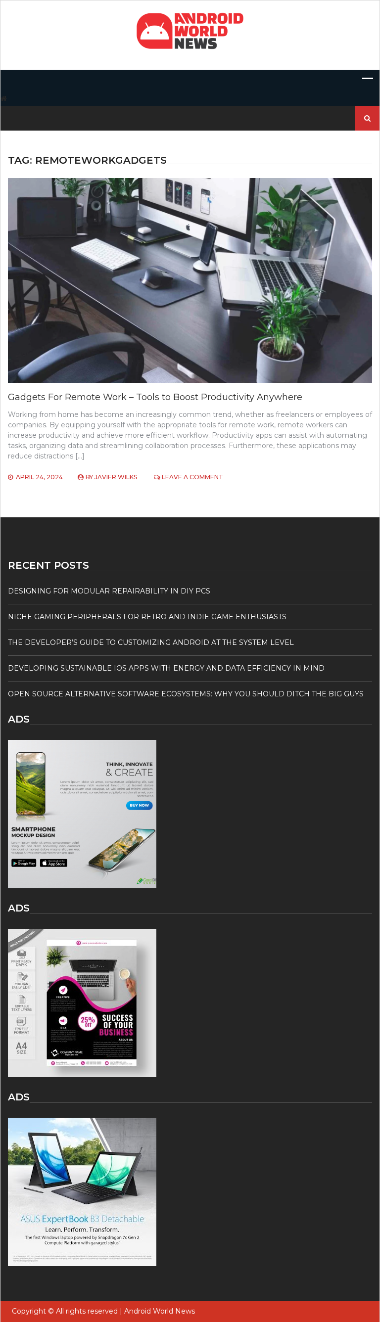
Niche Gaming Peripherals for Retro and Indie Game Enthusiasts (147, 616)
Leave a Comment (192, 477)
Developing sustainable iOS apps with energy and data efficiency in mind (166, 668)
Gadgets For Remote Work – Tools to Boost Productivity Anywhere (155, 397)
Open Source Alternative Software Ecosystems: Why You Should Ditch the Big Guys (186, 693)
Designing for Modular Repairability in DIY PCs (109, 591)
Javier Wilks (116, 477)
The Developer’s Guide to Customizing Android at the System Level (151, 642)
